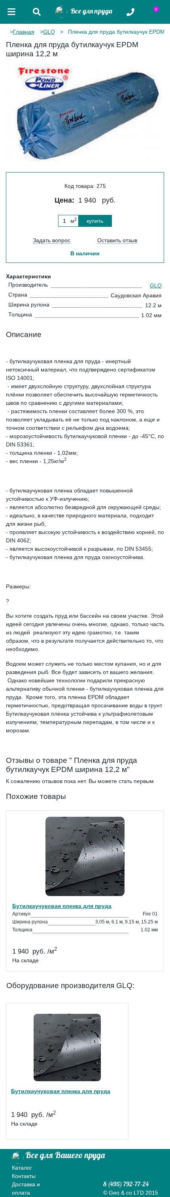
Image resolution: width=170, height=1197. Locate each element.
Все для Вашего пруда (65, 1155)
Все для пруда (89, 10)
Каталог (22, 1167)
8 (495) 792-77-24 (126, 1184)
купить (95, 221)
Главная (23, 32)
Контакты (24, 1176)
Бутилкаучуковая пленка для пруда (61, 906)
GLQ (49, 32)
